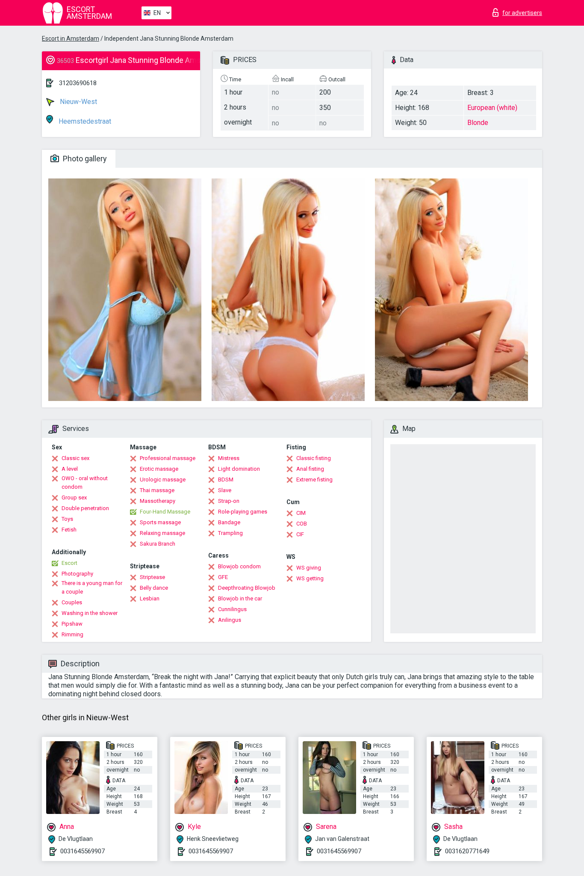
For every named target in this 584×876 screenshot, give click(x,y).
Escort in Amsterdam (70, 38)
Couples (72, 602)
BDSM (225, 479)
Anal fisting (310, 469)
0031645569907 (82, 851)
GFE (223, 577)
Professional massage (167, 458)
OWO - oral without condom (85, 482)
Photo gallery (84, 158)
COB (301, 523)
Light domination (239, 469)
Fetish (69, 529)
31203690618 (78, 83)
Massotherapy (157, 501)
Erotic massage (159, 469)
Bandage (229, 522)
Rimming (72, 634)
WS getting (310, 578)
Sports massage (160, 522)
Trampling (230, 533)
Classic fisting (313, 458)
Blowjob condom (239, 566)
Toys (67, 519)
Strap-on (228, 501)
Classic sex (75, 458)
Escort (69, 563)
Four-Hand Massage (165, 511)
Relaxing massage (162, 533)
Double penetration (85, 508)
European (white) (492, 108)
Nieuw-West (77, 102)
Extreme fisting (314, 479)
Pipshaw (72, 624)
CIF (300, 534)
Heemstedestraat (84, 121)
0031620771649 (467, 851)
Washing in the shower (90, 613)
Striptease (152, 577)
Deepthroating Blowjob (246, 588)
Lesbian (149, 598)
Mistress (228, 458)
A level (70, 469)
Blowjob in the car (240, 598)
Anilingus (229, 620)
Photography (77, 573)
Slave (224, 490)
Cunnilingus (232, 609)
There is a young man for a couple (92, 587)
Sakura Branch (157, 543)
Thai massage (157, 490)
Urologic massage (163, 479)
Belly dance (154, 588)
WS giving (308, 567)
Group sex (74, 497)
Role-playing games (242, 511)
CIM (301, 513)
